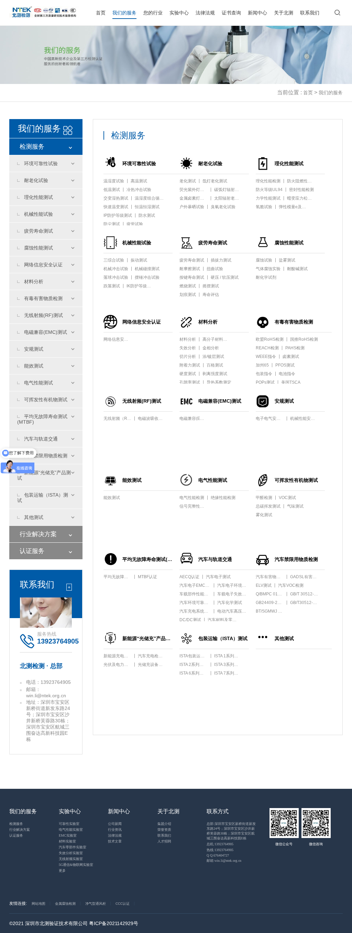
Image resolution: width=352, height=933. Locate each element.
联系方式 (218, 811)
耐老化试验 (36, 180)
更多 (62, 870)
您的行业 (153, 12)
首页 (101, 12)
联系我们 (309, 12)
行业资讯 (115, 829)
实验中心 (179, 12)
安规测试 (33, 349)
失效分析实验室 (71, 853)
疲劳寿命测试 (38, 231)
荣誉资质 (164, 829)
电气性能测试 (38, 382)
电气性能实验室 (71, 829)
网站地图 (38, 903)
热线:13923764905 (220, 850)
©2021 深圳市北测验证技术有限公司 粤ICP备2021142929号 (73, 923)
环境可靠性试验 (41, 163)
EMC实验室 (68, 835)
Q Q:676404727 (218, 855)
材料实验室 (67, 841)
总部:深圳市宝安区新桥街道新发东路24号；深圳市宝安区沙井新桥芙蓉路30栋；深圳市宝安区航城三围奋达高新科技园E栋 (231, 831)
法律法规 (205, 12)
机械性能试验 (38, 214)
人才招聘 (164, 841)
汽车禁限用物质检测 (45, 455)
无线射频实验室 (71, 859)
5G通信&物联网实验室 (76, 865)
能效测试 (33, 366)
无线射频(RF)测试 (43, 315)
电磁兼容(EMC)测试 (45, 332)
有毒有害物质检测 (43, 298)
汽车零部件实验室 (72, 847)
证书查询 (231, 12)
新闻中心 (257, 12)
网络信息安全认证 (43, 264)
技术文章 (115, 841)
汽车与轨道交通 (41, 439)
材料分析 (33, 281)
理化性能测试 (38, 197)
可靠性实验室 (69, 824)
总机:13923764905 (220, 844)
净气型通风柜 (95, 903)
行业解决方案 (38, 534)
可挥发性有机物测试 (45, 399)
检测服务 (32, 146)
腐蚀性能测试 (38, 248)
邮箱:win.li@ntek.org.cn (224, 860)
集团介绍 (164, 824)
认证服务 (32, 551)
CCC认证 (123, 903)
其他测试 (33, 517)
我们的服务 (124, 12)
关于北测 (283, 12)
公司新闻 (115, 824)
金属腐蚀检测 (65, 903)
